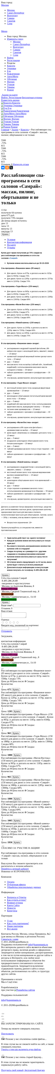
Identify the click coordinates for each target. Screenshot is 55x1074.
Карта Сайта (13, 905)
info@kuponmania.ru (38, 944)
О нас (10, 921)
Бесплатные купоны (32, 97)
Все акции (12, 929)
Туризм (10, 84)
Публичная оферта (16, 884)
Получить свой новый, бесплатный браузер (23, 1070)
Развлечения (13, 73)
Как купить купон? (16, 900)
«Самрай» (13, 258)
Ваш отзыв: (7, 611)
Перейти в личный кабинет (15, 869)
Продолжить (7, 1033)
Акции (14, 129)
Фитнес (11, 82)
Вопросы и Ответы (16, 897)
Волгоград (12, 15)
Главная (5, 129)
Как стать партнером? (18, 923)
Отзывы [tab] (11, 247)
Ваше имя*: (7, 605)
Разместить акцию (10, 100)
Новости (11, 908)
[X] (11, 167)
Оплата (10, 882)
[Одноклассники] (7, 167)
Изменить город (15, 39)
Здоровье (11, 68)
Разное (10, 90)
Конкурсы (12, 910)
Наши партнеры (15, 926)
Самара (10, 18)
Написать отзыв (21, 164)
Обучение (12, 79)
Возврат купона (15, 902)
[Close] (2, 668)
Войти (10, 57)
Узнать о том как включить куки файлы (21, 1049)
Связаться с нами (9, 939)
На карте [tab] (11, 245)
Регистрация (13, 60)
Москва (11, 10)
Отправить (6, 631)
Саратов (11, 21)
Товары (11, 87)
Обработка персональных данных (24, 887)
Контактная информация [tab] (19, 242)
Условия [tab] (11, 239)
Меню (4, 31)
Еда (9, 71)
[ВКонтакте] (3, 167)
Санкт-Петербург (15, 13)
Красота (11, 65)
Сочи (9, 23)
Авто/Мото (12, 76)
